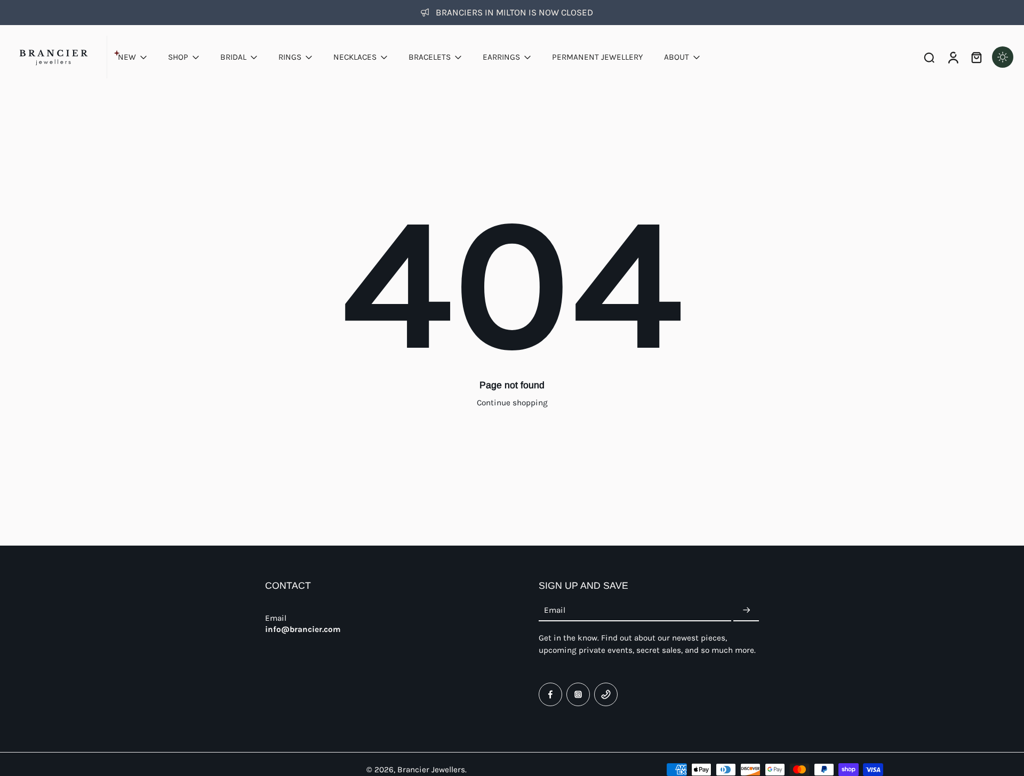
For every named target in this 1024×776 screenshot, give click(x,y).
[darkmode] (1002, 57)
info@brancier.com (303, 629)
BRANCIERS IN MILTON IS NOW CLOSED (514, 12)
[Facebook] (550, 694)
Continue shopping (512, 402)
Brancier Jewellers (431, 769)
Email (554, 610)
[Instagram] (578, 694)
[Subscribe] (746, 610)
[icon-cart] (976, 57)
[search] (929, 57)
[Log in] (952, 57)
